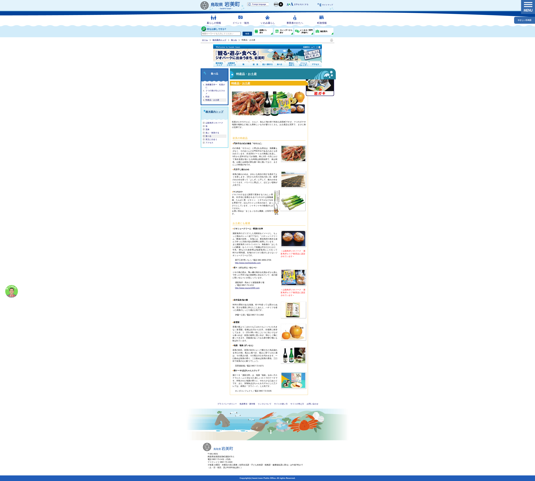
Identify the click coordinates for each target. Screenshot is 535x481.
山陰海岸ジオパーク (214, 123)
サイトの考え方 (297, 404)
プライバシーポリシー (227, 404)
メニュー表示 (528, 7)
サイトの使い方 (281, 404)
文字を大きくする (301, 4)
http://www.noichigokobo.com (248, 263)
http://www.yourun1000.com (247, 288)
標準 (276, 4)
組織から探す (263, 31)
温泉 (207, 129)
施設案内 (323, 31)
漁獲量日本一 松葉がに (215, 85)
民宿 (207, 97)
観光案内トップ (219, 40)
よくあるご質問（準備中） (306, 31)
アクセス (209, 142)
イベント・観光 (241, 23)
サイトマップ (327, 5)
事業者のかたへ (295, 23)
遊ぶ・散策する (212, 133)
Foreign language (259, 4)
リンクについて (264, 404)
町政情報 (322, 23)
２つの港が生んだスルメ (215, 91)
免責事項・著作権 (247, 404)
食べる (234, 40)
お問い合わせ (312, 404)
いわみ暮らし (268, 23)
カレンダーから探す (286, 31)
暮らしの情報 (214, 23)
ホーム (205, 40)
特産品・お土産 (212, 100)
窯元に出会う (211, 139)
